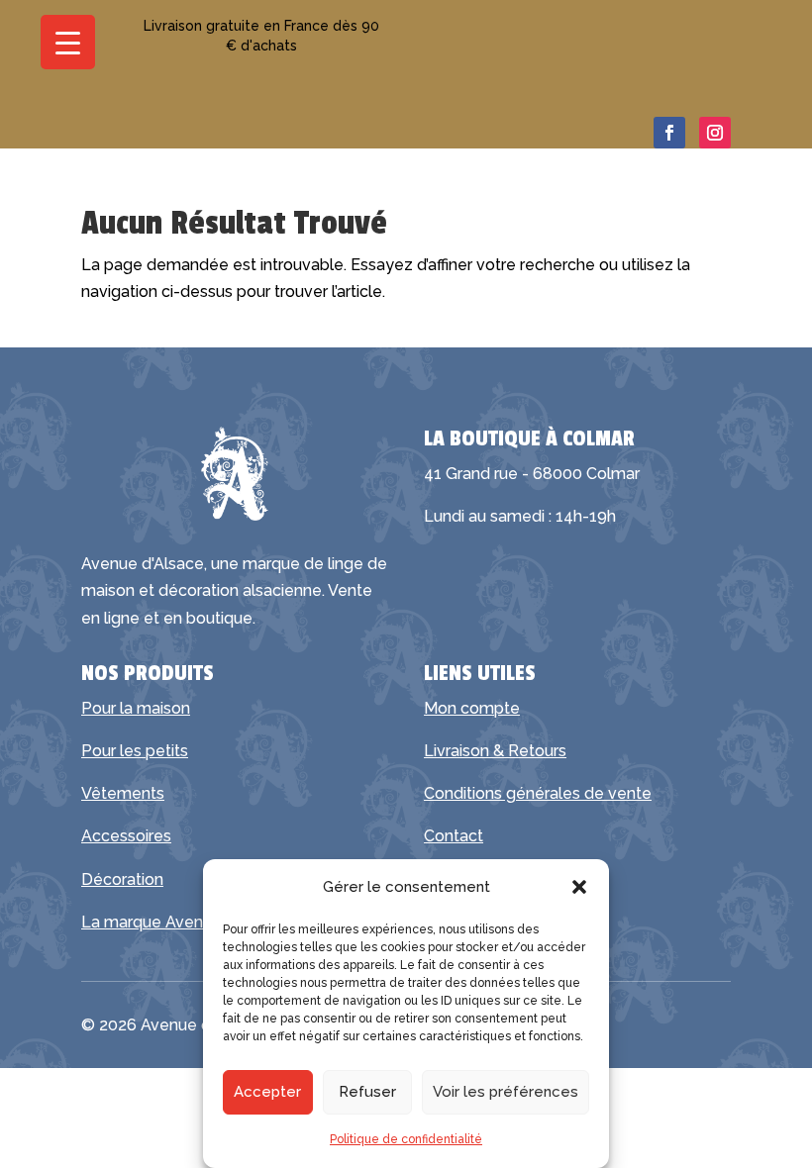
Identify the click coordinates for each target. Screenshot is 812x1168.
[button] (579, 887)
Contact (453, 836)
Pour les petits (134, 750)
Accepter (267, 1092)
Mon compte (472, 708)
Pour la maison (135, 708)
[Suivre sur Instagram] (715, 132)
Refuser (367, 1092)
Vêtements (122, 793)
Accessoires (126, 836)
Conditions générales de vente (538, 793)
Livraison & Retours (495, 750)
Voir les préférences (505, 1092)
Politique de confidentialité (406, 1139)
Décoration (122, 879)
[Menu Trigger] (68, 42)
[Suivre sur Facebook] (669, 132)
